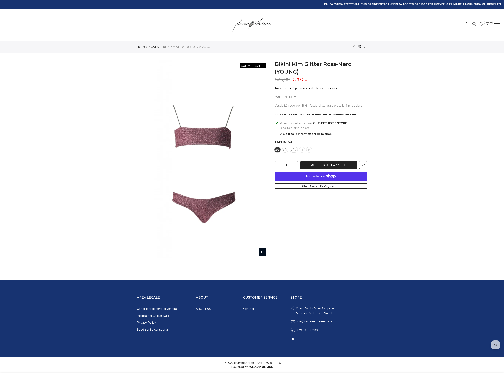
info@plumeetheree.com (314, 321)
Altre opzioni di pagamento (320, 186)
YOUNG (154, 46)
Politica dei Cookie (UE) (153, 316)
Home (141, 46)
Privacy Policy (146, 322)
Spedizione (301, 88)
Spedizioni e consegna (152, 329)
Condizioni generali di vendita (157, 309)
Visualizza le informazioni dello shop (306, 133)
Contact (248, 309)
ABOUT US (203, 309)
